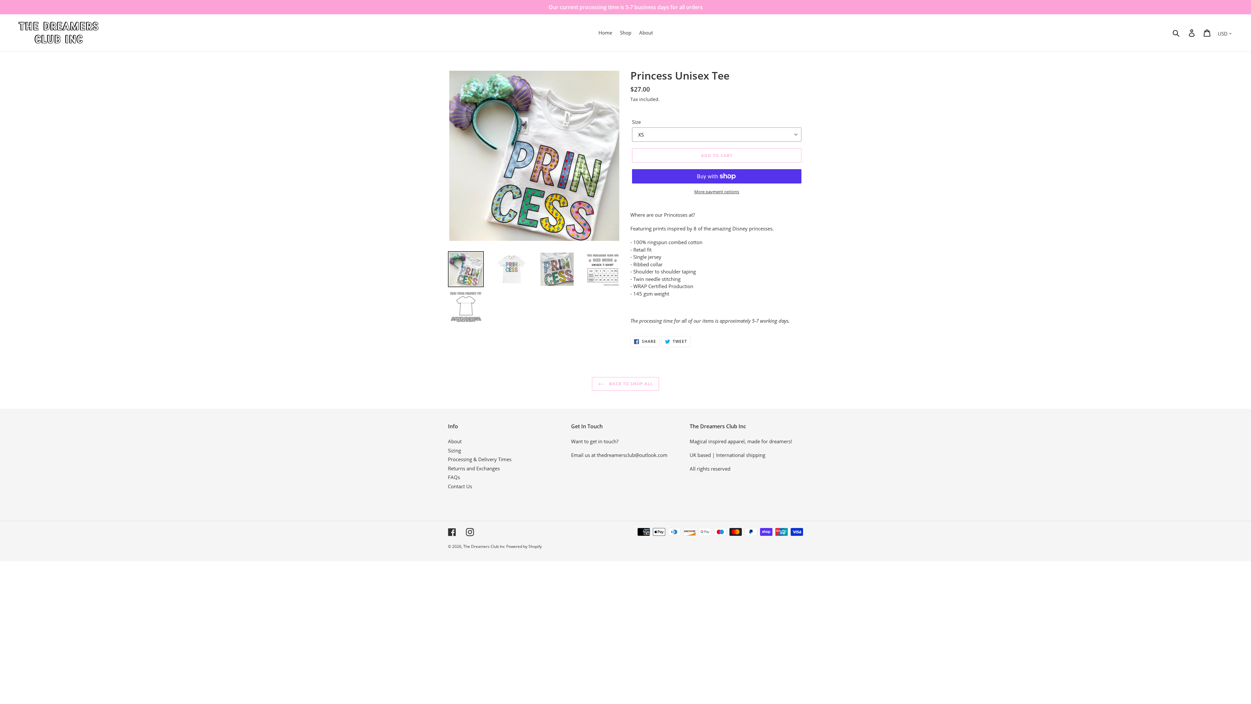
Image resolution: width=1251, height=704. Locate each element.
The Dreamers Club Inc (484, 546)
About (455, 441)
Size (636, 122)
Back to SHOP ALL (630, 384)
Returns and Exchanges (474, 468)
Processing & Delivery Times (479, 459)
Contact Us (460, 486)
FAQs (454, 477)
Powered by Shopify (524, 546)
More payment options (716, 192)
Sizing (454, 450)
